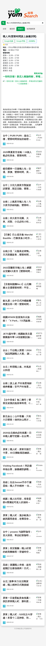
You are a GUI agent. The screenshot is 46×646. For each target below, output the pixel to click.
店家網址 (32, 41)
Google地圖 (8, 41)
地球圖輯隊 (31, 29)
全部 (4, 29)
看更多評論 (38, 73)
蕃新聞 (12, 29)
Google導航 (20, 41)
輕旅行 (20, 29)
